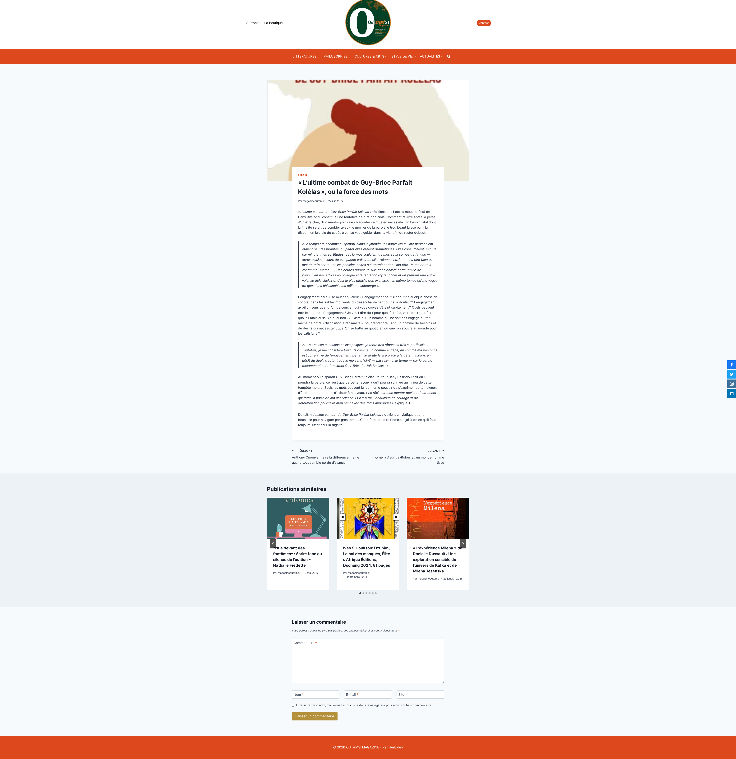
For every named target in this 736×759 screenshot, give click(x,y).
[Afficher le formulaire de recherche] (448, 56)
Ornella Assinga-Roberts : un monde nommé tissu (409, 457)
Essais (302, 175)
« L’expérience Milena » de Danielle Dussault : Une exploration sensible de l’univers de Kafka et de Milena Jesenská (437, 559)
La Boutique (273, 23)
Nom (299, 694)
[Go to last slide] (273, 543)
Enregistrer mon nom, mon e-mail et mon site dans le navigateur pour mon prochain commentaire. (364, 705)
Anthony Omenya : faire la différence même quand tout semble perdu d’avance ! (325, 457)
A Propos (253, 23)
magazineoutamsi (313, 201)
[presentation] (298, 518)
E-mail (352, 694)
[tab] (360, 593)
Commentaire (305, 643)
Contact (484, 22)
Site (401, 694)
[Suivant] (463, 543)
